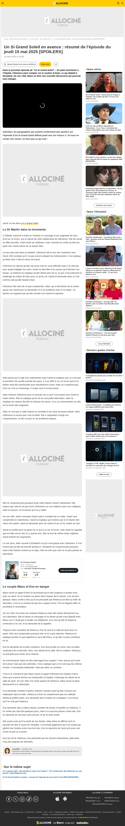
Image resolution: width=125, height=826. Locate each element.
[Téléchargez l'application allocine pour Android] (66, 799)
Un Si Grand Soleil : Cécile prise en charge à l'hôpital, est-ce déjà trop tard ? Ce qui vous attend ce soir (103, 97)
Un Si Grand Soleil (28, 562)
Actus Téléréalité (104, 344)
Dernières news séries (104, 205)
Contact (6, 812)
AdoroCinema (109, 801)
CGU (45, 812)
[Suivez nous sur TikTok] (29, 799)
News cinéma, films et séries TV (19, 39)
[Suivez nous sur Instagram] (23, 799)
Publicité (39, 812)
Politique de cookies (61, 812)
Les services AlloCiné (58, 814)
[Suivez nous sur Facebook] (9, 799)
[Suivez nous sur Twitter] (16, 799)
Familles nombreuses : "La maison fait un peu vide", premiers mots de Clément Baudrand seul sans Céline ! (104, 239)
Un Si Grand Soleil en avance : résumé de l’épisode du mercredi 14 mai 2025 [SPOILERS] (40, 777)
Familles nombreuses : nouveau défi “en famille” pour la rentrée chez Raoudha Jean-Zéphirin (102, 304)
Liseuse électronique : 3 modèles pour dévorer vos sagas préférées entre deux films (103, 406)
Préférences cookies (77, 812)
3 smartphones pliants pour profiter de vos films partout (104, 377)
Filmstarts (90, 798)
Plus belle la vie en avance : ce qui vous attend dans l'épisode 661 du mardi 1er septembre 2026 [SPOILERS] (104, 159)
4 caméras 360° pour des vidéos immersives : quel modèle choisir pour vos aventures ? (103, 435)
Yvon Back (28, 568)
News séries (34, 39)
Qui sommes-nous (17, 812)
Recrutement (30, 812)
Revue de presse (108, 812)
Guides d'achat (104, 474)
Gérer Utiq (70, 814)
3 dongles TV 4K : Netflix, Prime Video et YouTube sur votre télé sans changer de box (102, 464)
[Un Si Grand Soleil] (12, 570)
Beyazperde (90, 801)
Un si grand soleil (29, 223)
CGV (50, 812)
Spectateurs (36, 572)
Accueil (6, 39)
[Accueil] (60, 3)
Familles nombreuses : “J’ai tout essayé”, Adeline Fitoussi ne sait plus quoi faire (101, 334)
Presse (25, 572)
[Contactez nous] (36, 799)
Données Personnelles (93, 812)
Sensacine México (99, 804)
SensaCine (108, 798)
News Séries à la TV (46, 39)
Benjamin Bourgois (39, 568)
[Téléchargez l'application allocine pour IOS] (58, 799)
